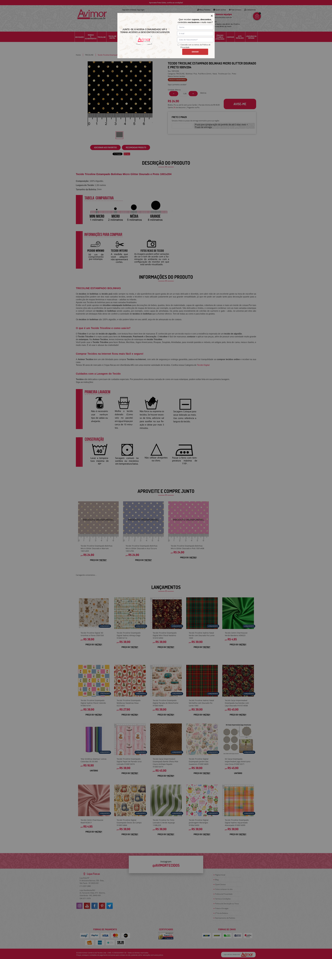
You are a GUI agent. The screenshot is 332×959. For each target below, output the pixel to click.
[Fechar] (212, 16)
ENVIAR (195, 52)
